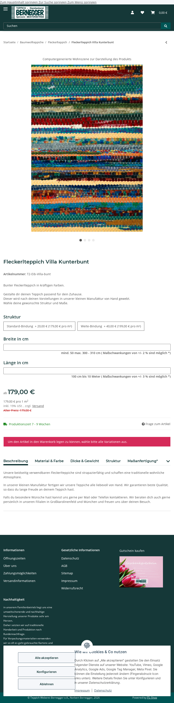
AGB (64, 566)
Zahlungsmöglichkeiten (19, 573)
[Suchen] (166, 25)
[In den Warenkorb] (6, 54)
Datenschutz (103, 690)
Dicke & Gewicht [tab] (84, 461)
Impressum (82, 690)
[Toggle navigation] (5, 7)
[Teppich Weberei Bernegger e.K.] (30, 12)
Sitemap (67, 573)
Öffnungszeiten (14, 558)
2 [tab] (85, 240)
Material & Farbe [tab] (49, 461)
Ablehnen (47, 684)
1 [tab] (80, 240)
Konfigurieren (47, 672)
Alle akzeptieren (46, 658)
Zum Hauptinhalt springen (19, 2)
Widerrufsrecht (72, 588)
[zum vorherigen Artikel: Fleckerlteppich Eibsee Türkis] (166, 42)
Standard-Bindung (39, 326)
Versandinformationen (19, 581)
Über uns (10, 566)
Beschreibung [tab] (15, 461)
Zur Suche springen (53, 2)
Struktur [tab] (113, 461)
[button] (132, 12)
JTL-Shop (152, 697)
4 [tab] (93, 240)
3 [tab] (89, 240)
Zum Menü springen (82, 2)
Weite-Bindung (111, 326)
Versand (38, 406)
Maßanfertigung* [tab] (143, 461)
